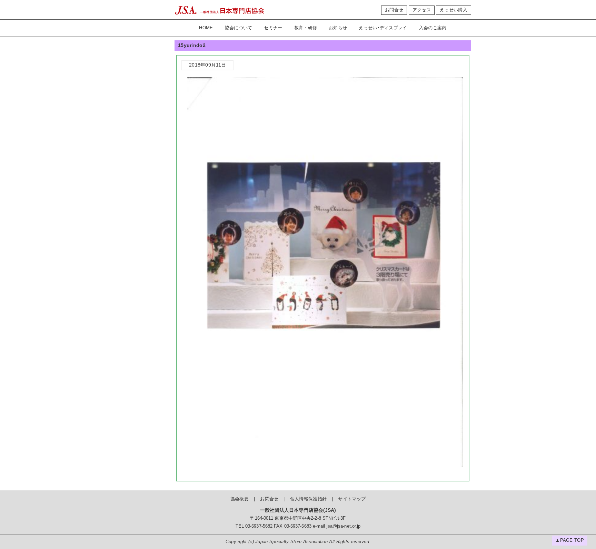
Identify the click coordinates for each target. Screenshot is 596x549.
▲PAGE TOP (569, 540)
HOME (206, 28)
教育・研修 (305, 28)
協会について (238, 28)
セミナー (273, 28)
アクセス (422, 10)
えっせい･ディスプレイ (383, 28)
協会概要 (239, 499)
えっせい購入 (453, 10)
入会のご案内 (433, 28)
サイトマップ (352, 499)
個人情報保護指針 (308, 499)
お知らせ (338, 28)
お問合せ (394, 10)
